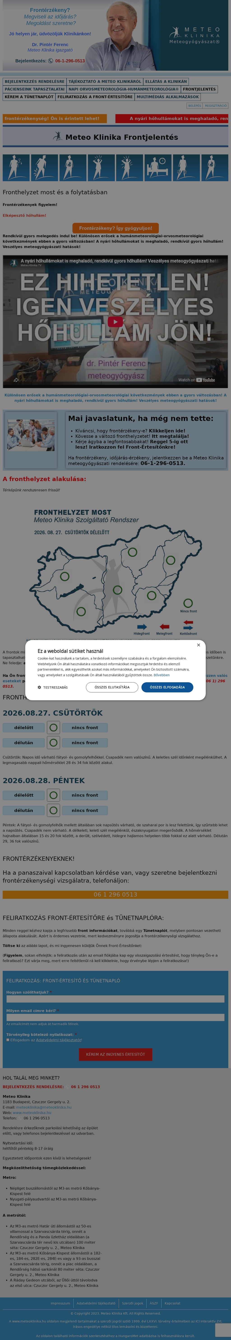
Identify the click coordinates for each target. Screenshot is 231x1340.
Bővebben (162, 675)
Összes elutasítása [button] (112, 687)
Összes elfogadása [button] (167, 687)
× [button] (198, 645)
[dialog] (115, 670)
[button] (53, 687)
